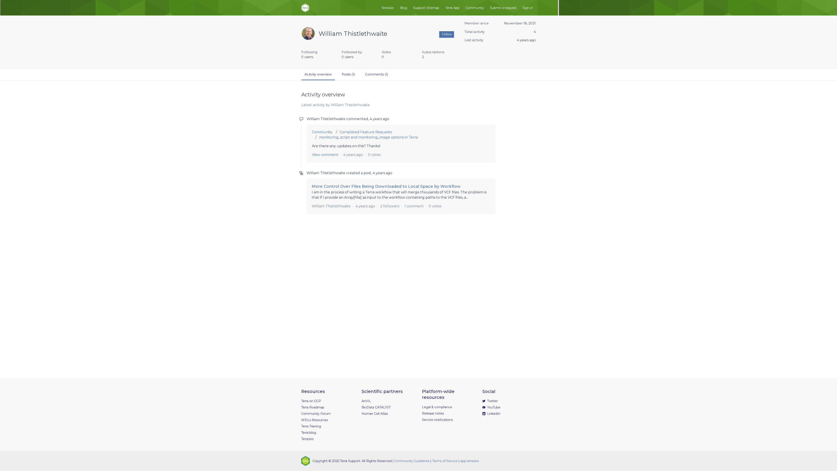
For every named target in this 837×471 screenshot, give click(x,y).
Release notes (433, 413)
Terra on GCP (311, 401)
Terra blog (308, 433)
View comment (325, 155)
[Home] (305, 7)
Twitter (492, 401)
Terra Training (311, 426)
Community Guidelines (412, 461)
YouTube (493, 407)
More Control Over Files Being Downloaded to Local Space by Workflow (386, 186)
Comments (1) (376, 74)
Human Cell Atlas (375, 414)
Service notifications (437, 420)
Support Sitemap (426, 8)
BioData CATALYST (376, 407)
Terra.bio (387, 8)
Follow (447, 34)
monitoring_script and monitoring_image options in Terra (368, 137)
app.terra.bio (469, 461)
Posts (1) (348, 74)
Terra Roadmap (312, 407)
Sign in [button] (527, 8)
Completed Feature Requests (366, 132)
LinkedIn (493, 414)
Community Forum (316, 414)
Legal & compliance (437, 407)
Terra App (452, 8)
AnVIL (366, 401)
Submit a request (503, 8)
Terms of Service (445, 461)
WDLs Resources (314, 420)
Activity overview (318, 74)
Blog (403, 8)
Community (475, 8)
